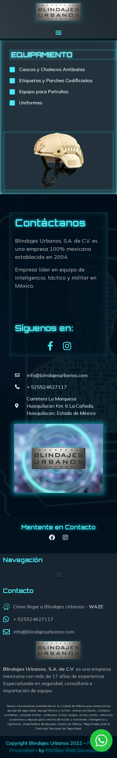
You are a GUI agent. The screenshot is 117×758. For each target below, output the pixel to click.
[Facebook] (52, 538)
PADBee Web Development (77, 750)
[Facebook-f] (50, 346)
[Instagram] (67, 346)
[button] (59, 32)
